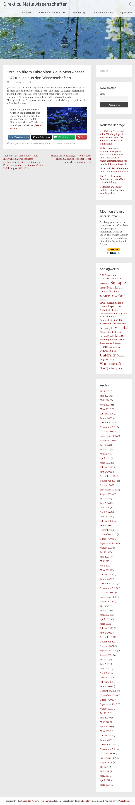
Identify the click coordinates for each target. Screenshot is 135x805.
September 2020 (108, 704)
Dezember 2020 (108, 691)
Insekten (118, 320)
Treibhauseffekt (114, 347)
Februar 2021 (106, 682)
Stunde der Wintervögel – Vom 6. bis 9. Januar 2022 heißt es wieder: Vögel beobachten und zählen (71, 158)
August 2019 (106, 762)
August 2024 (106, 494)
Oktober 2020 (107, 699)
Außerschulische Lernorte (52, 12)
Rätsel (119, 336)
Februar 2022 (107, 628)
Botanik (112, 287)
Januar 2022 (106, 632)
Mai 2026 (105, 400)
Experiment (24, 143)
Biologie (14, 143)
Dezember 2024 (108, 476)
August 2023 (106, 547)
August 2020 (106, 708)
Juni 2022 (105, 610)
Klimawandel (108, 323)
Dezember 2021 (108, 637)
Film (116, 310)
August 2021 (106, 655)
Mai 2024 (104, 507)
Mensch (103, 332)
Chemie (104, 291)
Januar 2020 (106, 740)
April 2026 (105, 404)
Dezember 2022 (108, 583)
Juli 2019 (104, 767)
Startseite (27, 12)
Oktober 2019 (107, 753)
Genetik (125, 314)
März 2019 (105, 784)
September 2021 (108, 650)
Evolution (103, 307)
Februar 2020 (107, 735)
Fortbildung (116, 313)
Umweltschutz (108, 350)
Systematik (117, 343)
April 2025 (105, 458)
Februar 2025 (106, 467)
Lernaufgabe (107, 328)
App (102, 275)
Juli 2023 (104, 552)
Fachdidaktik (107, 310)
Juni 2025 (105, 449)
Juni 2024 (105, 503)
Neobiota (103, 336)
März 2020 (105, 731)
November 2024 (108, 480)
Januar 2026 (106, 418)
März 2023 (105, 570)
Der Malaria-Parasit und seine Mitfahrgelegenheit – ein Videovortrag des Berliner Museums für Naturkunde (113, 137)
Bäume (119, 288)
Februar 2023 (106, 574)
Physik (110, 336)
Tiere (53, 143)
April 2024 (105, 512)
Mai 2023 (104, 561)
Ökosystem (44, 143)
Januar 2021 (106, 686)
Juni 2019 (104, 771)
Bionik (103, 288)
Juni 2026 (105, 395)
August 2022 (106, 601)
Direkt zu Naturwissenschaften (35, 4)
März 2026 (105, 409)
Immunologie (106, 320)
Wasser (59, 143)
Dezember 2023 (108, 530)
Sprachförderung (106, 343)
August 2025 (106, 440)
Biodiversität (105, 283)
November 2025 (108, 427)
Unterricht (109, 355)
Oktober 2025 (107, 431)
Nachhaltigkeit (114, 332)
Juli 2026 (104, 391)
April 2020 (105, 726)
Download (118, 296)
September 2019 (108, 758)
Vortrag (121, 356)
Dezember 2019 (108, 744)
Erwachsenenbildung (111, 302)
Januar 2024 (106, 525)
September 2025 (108, 436)
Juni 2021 (104, 664)
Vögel (103, 359)
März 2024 (105, 516)
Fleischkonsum (105, 314)
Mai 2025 (104, 454)
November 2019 (108, 749)
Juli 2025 (104, 445)
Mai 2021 (104, 668)
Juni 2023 (104, 556)
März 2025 (105, 463)
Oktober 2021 (107, 646)
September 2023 (108, 543)
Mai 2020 (105, 722)
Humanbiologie (108, 316)
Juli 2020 (104, 713)
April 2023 (105, 565)
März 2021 (105, 677)
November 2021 (108, 641)
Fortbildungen (80, 12)
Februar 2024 (106, 521)
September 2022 (108, 597)
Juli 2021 (104, 659)
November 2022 (108, 588)
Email (102, 94)
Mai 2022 (105, 615)
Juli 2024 (104, 498)
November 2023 (108, 534)
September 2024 (108, 489)
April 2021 (105, 673)
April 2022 (105, 619)
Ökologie (105, 368)
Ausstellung (111, 275)
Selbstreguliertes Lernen (112, 339)
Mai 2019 (104, 775)
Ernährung (103, 300)
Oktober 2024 (107, 485)
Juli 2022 (104, 606)
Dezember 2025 (108, 422)
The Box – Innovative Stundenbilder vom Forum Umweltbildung (113, 179)
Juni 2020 (105, 717)
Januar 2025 (106, 471)
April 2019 (105, 780)
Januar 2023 (106, 579)
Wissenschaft (70, 143)
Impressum (125, 12)
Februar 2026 (107, 413)
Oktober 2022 (107, 592)
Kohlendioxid (122, 324)
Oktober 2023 (107, 539)
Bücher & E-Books (103, 12)
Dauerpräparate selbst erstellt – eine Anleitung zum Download (112, 190)
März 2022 (105, 623)
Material (34, 143)
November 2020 (108, 695)
